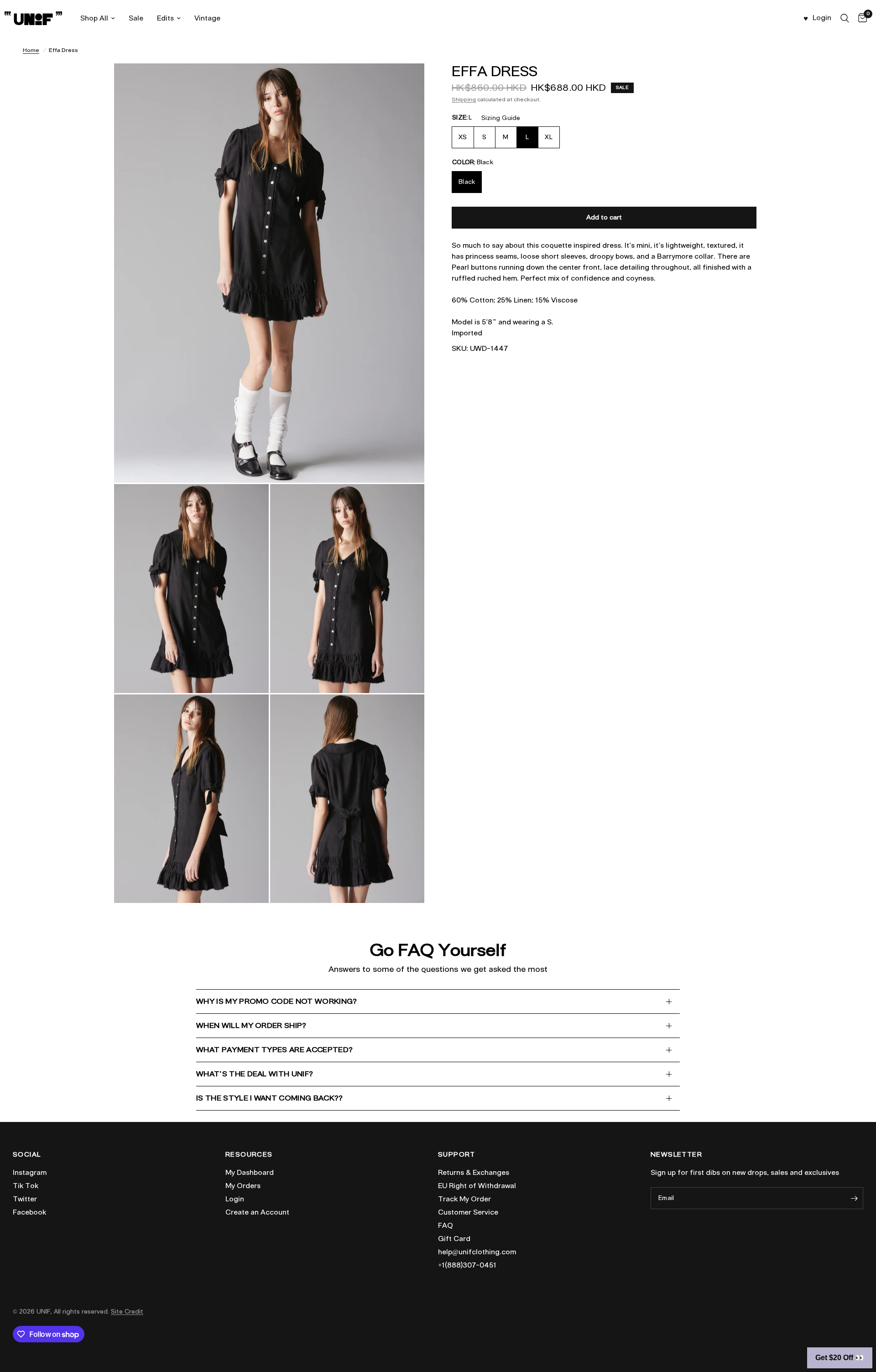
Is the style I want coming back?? (269, 1098)
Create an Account (257, 1212)
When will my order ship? (251, 1025)
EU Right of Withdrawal (477, 1186)
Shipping (464, 99)
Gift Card (454, 1239)
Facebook (29, 1212)
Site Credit (127, 1311)
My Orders (243, 1186)
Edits (165, 18)
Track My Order (464, 1199)
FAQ (445, 1225)
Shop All (94, 18)
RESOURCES (249, 1155)
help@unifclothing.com (477, 1252)
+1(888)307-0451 (467, 1265)
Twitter (25, 1199)
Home (31, 50)
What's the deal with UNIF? (254, 1073)
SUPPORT (456, 1155)
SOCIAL (27, 1155)
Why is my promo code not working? (276, 1001)
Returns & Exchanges (473, 1173)
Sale (136, 18)
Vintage (207, 18)
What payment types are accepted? (274, 1049)
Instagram (30, 1173)
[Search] (845, 18)
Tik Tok (25, 1186)
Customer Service (468, 1212)
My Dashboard (249, 1173)
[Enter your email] (854, 1198)
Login (234, 1199)
